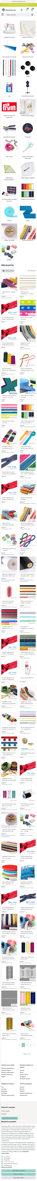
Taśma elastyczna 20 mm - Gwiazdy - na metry (8, 882)
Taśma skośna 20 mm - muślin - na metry (27, 602)
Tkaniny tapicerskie (7, 1095)
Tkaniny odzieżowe (26, 1093)
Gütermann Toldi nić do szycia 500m (27, 958)
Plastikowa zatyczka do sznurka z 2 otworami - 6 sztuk (9, 728)
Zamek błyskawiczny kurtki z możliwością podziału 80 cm (8, 908)
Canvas (3, 1089)
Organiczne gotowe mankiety (26, 498)
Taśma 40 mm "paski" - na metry (8, 421)
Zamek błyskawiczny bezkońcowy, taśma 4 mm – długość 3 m (27, 932)
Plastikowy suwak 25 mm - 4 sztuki (9, 549)
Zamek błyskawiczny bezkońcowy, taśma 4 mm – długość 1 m (8, 958)
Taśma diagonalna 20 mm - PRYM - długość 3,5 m (28, 473)
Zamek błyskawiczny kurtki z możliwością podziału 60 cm (8, 318)
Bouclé (22, 1089)
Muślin (3, 1076)
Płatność (3, 1114)
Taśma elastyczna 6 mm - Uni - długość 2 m (28, 728)
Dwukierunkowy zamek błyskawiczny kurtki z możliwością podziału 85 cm (28, 908)
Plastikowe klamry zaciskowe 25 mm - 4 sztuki (8, 447)
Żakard (22, 1091)
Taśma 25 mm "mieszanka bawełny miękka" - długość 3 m (27, 1034)
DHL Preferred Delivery (10, 1163)
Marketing (7, 1160)
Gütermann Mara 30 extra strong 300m (8, 602)
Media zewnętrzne (9, 1161)
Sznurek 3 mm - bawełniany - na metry (27, 627)
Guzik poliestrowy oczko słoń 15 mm (28, 753)
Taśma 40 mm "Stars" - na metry (27, 318)
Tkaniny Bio (23, 1095)
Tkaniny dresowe (6, 1074)
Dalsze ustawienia (6, 1167)
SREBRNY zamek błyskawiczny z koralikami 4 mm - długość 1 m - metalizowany (26, 344)
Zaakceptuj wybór (18, 1177)
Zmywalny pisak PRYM (27, 677)
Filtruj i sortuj (9, 270)
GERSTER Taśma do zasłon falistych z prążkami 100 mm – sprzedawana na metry (27, 983)
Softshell (4, 1093)
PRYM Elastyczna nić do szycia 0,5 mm (27, 804)
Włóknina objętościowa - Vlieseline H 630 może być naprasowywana (9, 575)
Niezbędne (7, 1156)
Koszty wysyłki (5, 1111)
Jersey (22, 1070)
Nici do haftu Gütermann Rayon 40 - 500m (9, 804)
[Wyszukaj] (32, 14)
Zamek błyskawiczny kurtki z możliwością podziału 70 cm (8, 498)
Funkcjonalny (8, 1165)
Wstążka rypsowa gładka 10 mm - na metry (7, 627)
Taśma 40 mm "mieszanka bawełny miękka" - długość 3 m (8, 524)
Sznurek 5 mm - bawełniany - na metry (27, 292)
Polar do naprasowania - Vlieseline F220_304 (9, 830)
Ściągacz (23, 1076)
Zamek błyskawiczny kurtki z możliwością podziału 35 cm (26, 857)
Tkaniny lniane (6, 1070)
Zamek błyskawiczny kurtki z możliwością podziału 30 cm (8, 653)
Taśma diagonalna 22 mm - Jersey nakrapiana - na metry (28, 653)
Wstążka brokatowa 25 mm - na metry (8, 857)
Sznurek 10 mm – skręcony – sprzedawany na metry (27, 549)
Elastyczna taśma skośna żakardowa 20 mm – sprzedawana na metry (27, 447)
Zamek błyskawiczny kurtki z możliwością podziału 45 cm (8, 678)
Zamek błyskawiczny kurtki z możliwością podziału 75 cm (26, 779)
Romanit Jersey (25, 1078)
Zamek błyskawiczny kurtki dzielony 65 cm (8, 344)
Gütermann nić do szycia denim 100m (9, 1034)
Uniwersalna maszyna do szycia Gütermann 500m (8, 983)
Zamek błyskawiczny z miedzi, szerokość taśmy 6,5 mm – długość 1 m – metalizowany (28, 524)
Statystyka (7, 1158)
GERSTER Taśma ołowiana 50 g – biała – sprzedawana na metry (9, 1009)
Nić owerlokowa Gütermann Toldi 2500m (9, 369)
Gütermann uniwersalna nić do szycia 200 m (28, 421)
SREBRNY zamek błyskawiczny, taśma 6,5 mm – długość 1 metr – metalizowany (9, 702)
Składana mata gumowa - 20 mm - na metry (9, 396)
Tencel (22, 1087)
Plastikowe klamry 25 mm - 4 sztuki (27, 830)
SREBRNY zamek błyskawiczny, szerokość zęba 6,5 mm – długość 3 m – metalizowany (9, 779)
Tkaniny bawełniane (7, 1068)
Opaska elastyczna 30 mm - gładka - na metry (9, 932)
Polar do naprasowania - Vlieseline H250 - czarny (28, 575)
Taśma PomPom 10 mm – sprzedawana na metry (9, 753)
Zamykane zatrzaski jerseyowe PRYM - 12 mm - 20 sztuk (26, 882)
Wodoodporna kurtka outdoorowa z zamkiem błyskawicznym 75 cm (9, 473)
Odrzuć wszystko (18, 1174)
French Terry (24, 1074)
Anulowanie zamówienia (10, 1118)
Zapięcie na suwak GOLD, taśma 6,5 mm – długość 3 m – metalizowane (27, 702)
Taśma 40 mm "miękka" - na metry (28, 396)
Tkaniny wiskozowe (7, 1072)
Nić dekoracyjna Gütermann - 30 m (26, 1009)
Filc (2, 1087)
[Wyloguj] (21, 10)
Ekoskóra (4, 1091)
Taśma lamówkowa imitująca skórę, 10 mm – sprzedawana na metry (28, 369)
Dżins (21, 1072)
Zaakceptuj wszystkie (18, 1170)
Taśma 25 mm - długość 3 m (9, 292)
